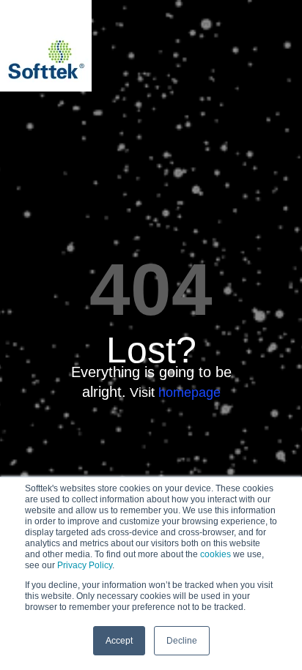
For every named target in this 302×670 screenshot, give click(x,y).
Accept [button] (119, 641)
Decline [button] (181, 641)
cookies (215, 554)
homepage (189, 392)
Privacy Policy (84, 565)
